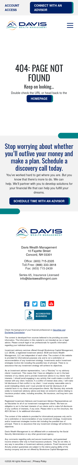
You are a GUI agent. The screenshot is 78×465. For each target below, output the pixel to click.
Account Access (12, 7)
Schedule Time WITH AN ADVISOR (39, 201)
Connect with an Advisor (48, 7)
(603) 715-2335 (43, 261)
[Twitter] (34, 304)
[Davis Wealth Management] (26, 25)
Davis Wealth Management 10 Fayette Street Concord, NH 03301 (39, 251)
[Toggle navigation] (70, 25)
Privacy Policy (39, 461)
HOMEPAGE (39, 98)
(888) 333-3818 (46, 265)
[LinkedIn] (43, 304)
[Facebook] (26, 304)
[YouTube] (51, 303)
